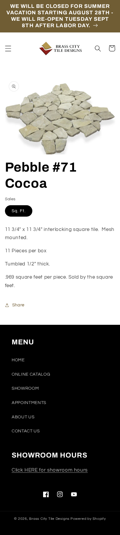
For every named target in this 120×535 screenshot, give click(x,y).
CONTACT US (26, 431)
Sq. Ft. (19, 210)
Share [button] (18, 305)
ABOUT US (23, 417)
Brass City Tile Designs (49, 519)
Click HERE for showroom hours (50, 469)
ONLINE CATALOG (31, 374)
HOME (18, 360)
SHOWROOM (25, 388)
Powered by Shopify (88, 519)
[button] (8, 48)
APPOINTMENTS (29, 402)
